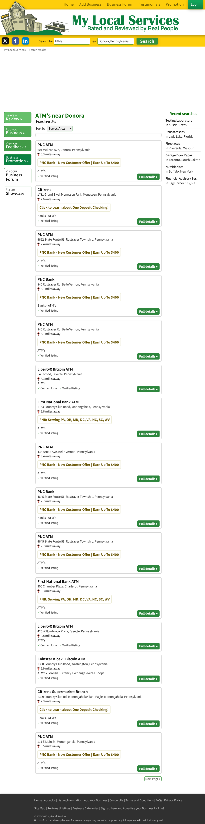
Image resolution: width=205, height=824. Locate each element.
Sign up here (109, 808)
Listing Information (70, 800)
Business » (15, 131)
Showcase (15, 191)
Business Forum (14, 175)
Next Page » (153, 779)
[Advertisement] (102, 82)
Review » (14, 117)
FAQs (159, 800)
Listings (65, 808)
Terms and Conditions (140, 800)
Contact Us (117, 800)
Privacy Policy (173, 800)
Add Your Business (96, 800)
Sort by (40, 128)
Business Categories (85, 808)
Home (38, 800)
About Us (50, 800)
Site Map (39, 808)
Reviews (52, 808)
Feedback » (16, 145)
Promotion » (17, 159)
